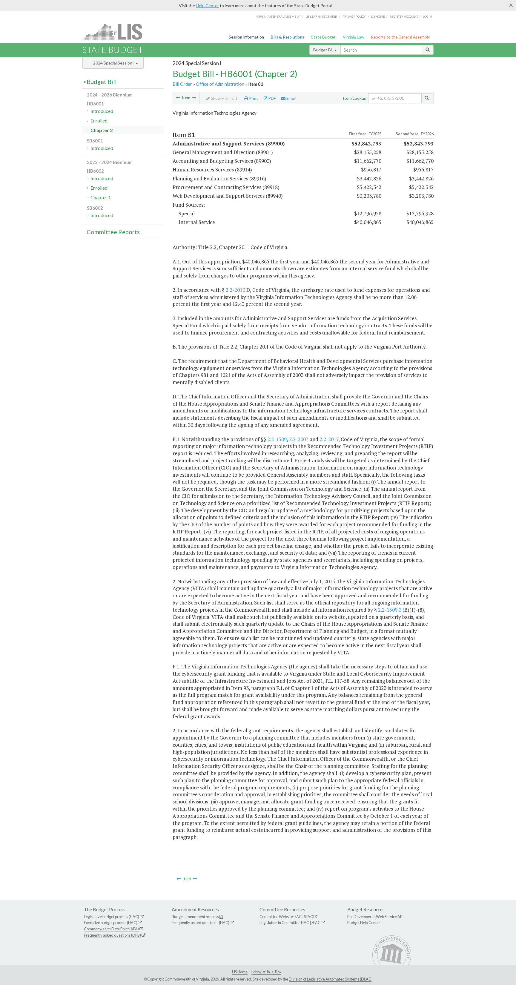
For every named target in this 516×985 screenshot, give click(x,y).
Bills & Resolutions (287, 37)
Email (290, 98)
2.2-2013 (235, 289)
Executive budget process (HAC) (110, 922)
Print (253, 98)
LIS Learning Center (321, 16)
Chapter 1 (100, 197)
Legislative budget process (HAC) (111, 916)
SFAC (308, 916)
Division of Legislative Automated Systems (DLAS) (330, 979)
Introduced (101, 111)
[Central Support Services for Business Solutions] (178, 97)
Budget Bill (323, 49)
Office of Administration (220, 84)
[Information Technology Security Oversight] (194, 97)
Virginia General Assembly (278, 16)
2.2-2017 (329, 439)
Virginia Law (353, 37)
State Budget (323, 37)
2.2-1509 (277, 439)
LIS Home (240, 971)
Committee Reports (113, 231)
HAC (298, 916)
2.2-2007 (298, 439)
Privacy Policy (354, 16)
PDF (271, 98)
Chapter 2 (101, 130)
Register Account (404, 16)
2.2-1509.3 (389, 609)
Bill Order (182, 84)
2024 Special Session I (114, 62)
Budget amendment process (195, 916)
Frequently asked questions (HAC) (200, 922)
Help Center (207, 5)
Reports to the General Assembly (400, 37)
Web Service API (389, 916)
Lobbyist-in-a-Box (266, 971)
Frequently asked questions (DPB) (112, 935)
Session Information (246, 37)
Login (427, 16)
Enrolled (99, 120)
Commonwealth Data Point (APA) (111, 928)
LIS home (378, 16)
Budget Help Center (363, 922)
